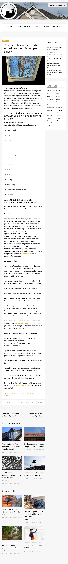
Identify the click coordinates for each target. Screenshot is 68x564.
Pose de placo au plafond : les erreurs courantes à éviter (34, 545)
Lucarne (49, 110)
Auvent (58, 93)
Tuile (57, 121)
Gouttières (28, 29)
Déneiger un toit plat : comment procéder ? (36, 414)
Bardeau (58, 96)
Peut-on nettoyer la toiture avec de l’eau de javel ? (11, 511)
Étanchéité (50, 107)
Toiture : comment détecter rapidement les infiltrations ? (55, 59)
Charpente (27, 26)
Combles (49, 105)
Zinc (48, 125)
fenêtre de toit (26, 254)
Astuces (49, 93)
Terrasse (18, 26)
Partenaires (39, 29)
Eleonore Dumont (19, 402)
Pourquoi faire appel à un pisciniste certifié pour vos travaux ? (54, 72)
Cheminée (37, 26)
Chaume (49, 102)
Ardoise (58, 90)
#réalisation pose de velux (26, 393)
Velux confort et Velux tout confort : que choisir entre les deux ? (11, 446)
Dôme (57, 105)
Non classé (59, 115)
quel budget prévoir (23, 385)
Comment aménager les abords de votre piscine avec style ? (55, 65)
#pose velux (13, 393)
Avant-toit (5, 40)
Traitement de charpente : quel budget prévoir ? (10, 414)
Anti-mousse (57, 26)
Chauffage (58, 99)
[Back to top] (66, 562)
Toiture (10, 26)
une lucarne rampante (23, 323)
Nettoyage (46, 26)
